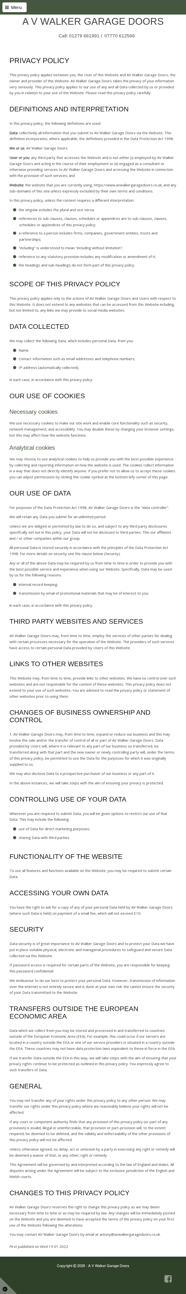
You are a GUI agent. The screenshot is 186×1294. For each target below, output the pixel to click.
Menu (15, 7)
